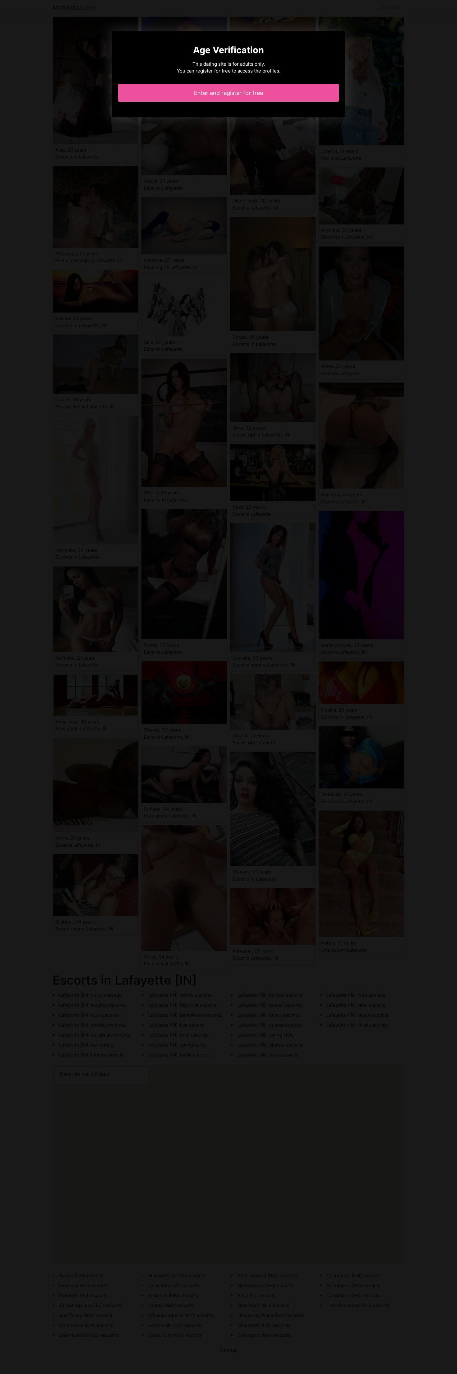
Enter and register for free (228, 93)
